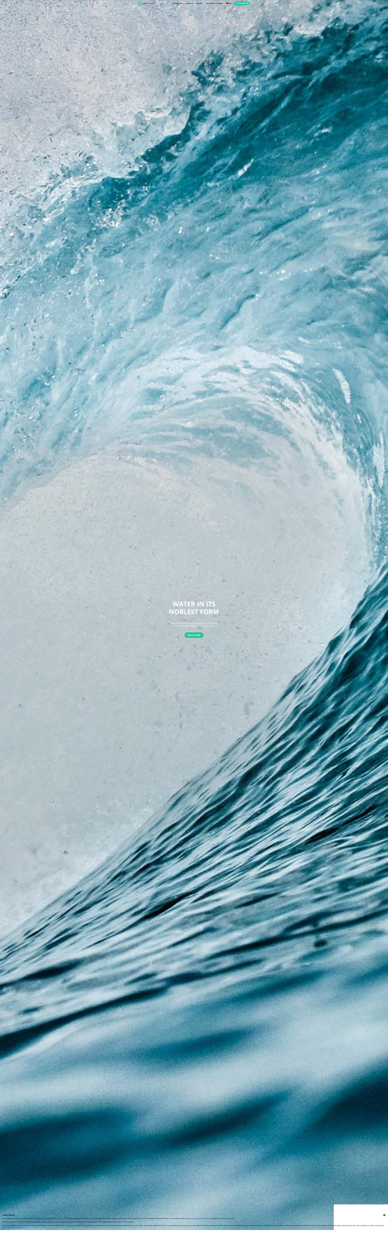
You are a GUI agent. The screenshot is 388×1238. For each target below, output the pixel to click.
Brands (199, 3)
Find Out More (194, 635)
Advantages (177, 3)
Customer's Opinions (214, 3)
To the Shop (241, 3)
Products (189, 3)
